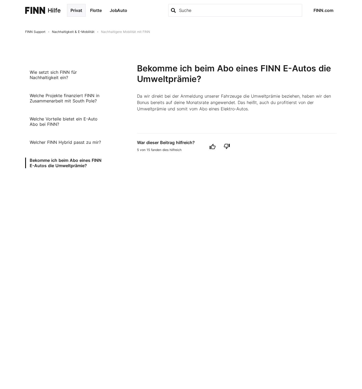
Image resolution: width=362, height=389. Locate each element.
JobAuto (118, 10)
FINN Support (35, 32)
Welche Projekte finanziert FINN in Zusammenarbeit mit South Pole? (64, 98)
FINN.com (323, 10)
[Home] (35, 10)
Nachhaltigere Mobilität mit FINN (125, 32)
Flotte (96, 10)
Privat (76, 10)
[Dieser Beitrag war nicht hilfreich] (227, 146)
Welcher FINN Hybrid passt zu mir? (65, 142)
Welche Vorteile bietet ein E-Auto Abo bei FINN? (64, 121)
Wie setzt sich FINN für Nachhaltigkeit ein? (53, 75)
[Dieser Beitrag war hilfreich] (212, 146)
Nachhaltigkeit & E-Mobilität (73, 32)
